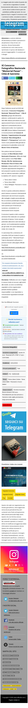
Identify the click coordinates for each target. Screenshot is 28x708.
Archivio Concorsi (6, 662)
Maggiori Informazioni (13, 29)
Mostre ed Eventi (22, 31)
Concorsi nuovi (15, 655)
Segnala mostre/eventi (16, 685)
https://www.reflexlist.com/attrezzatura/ (14, 58)
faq (15, 688)
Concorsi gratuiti (6, 658)
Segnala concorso (6, 685)
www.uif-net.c (7, 405)
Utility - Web (11, 675)
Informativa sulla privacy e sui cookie (10, 682)
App (4, 672)
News (12, 668)
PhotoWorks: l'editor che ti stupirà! (12, 464)
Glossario (17, 672)
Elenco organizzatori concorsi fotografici (11, 665)
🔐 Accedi (14, 313)
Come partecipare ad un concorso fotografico (12, 678)
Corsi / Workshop (22, 34)
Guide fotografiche (10, 672)
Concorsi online (14, 658)
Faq (4, 498)
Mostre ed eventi (6, 668)
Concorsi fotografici (7, 655)
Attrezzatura (5, 675)
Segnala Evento (8, 494)
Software (20, 668)
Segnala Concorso (8, 491)
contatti (11, 591)
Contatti (10, 498)
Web (16, 668)
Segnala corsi (6, 688)
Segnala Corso (20, 494)
